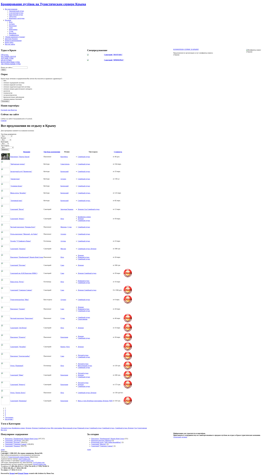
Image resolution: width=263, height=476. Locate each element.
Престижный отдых (16, 15)
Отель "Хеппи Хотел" (18, 393)
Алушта (12, 24)
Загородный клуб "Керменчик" (21, 171)
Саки (11, 27)
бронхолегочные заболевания (13, 97)
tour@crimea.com (24, 459)
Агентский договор (180, 437)
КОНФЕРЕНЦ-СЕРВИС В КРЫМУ (186, 49)
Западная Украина (67, 209)
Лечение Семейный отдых (87, 273)
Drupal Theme (23, 473)
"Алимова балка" (16, 186)
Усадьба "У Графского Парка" (20, 241)
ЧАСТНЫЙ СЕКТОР (8, 56)
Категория (4, 142)
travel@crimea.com (39, 464)
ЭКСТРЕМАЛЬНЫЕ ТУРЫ (11, 64)
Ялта (10, 22)
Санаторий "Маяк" (17, 375)
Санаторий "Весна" (17, 209)
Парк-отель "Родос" (17, 282)
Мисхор (63, 249)
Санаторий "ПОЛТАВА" (113, 55)
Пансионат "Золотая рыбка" (20, 356)
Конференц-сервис (84, 217)
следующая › (9, 417)
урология (6, 91)
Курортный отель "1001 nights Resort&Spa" (106, 442)
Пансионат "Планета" (18, 337)
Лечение (81, 219)
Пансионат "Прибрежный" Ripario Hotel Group (26, 257)
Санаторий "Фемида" (17, 384)
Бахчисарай (65, 171)
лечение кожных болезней (12, 99)
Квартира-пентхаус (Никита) (101, 440)
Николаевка (13, 29)
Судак (11, 31)
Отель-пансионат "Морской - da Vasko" (24, 234)
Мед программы (56, 428)
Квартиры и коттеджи (16, 18)
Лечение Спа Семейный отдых (89, 209)
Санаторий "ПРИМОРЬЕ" (114, 60)
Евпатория (13, 26)
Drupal (12, 473)
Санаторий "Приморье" (18, 401)
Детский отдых (83, 355)
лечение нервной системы (12, 85)
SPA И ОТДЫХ (6, 60)
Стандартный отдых (16, 13)
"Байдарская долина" (17, 164)
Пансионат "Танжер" (17, 309)
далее (3, 449)
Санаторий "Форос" (17, 219)
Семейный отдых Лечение (87, 249)
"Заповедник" (15, 179)
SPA (4, 81)
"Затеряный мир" (16, 200)
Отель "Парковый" (17, 365)
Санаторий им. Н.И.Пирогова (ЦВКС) (23, 273)
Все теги (4, 430)
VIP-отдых (13, 16)
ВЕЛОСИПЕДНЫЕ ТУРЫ (10, 62)
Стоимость (118, 152)
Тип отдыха (5, 145)
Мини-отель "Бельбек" (18, 193)
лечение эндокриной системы (13, 83)
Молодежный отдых (85, 365)
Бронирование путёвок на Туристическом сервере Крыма (43, 4)
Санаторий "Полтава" (18, 265)
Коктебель (12, 33)
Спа (135, 428)
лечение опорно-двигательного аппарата (17, 89)
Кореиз (63, 347)
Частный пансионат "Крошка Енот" (23, 227)
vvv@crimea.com (38, 462)
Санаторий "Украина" (18, 249)
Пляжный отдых (83, 257)
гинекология (7, 93)
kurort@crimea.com (26, 461)
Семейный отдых (84, 157)
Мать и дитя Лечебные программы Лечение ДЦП (95, 401)
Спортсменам (82, 319)
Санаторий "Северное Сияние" (21, 290)
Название (26, 152)
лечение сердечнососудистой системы (16, 87)
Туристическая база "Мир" (19, 299)
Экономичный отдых (16, 11)
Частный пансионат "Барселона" (21, 318)
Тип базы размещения (8, 134)
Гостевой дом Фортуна (9, 110)
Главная (3, 120)
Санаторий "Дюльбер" (18, 347)
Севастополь (65, 164)
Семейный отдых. (84, 193)
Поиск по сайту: (7, 67)
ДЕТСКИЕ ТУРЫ (7, 58)
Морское (64, 227)
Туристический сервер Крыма (18, 457)
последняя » (9, 419)
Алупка (63, 241)
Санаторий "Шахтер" (98, 444)
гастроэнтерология (10, 95)
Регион (3, 138)
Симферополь (14, 35)
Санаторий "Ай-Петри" (18, 328)
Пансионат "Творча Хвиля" (20, 157)
